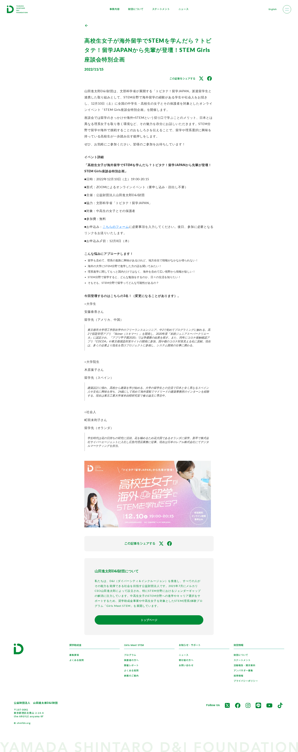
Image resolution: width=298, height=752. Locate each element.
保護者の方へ (131, 660)
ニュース (183, 9)
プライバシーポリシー (246, 681)
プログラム (130, 655)
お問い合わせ (186, 665)
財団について (135, 9)
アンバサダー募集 (243, 670)
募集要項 (74, 655)
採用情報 (238, 675)
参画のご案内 (131, 675)
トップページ (149, 619)
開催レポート (131, 665)
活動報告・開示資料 (244, 665)
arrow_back (86, 25)
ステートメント (161, 9)
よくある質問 (76, 660)
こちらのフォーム (116, 227)
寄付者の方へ (186, 660)
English (273, 9)
